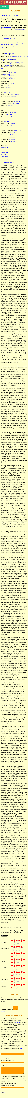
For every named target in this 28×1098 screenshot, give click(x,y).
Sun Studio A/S (12, 72)
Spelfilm (25, 43)
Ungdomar (14, 46)
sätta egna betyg (20, 29)
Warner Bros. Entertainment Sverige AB (19, 63)
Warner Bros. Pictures (23, 56)
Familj (10, 46)
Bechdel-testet (8, 65)
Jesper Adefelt (8, 114)
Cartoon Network (5, 57)
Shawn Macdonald (13, 99)
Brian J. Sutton (15, 103)
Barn (7, 46)
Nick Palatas (8, 85)
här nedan (17, 1022)
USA (15, 55)
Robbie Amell (7, 92)
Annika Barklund (9, 119)
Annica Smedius (18, 130)
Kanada (12, 55)
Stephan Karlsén (15, 125)
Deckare (14, 43)
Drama (2, 43)
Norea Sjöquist (8, 116)
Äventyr (10, 43)
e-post (20, 1048)
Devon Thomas (15, 94)
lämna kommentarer (6, 27)
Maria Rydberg (4, 159)
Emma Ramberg (4, 152)
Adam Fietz (15, 132)
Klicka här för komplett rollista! (7, 162)
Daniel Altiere (12, 62)
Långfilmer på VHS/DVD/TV (11, 15)
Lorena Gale (10, 105)
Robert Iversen (6, 74)
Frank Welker (11, 83)
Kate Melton (8, 90)
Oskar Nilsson (7, 121)
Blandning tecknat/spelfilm (7, 44)
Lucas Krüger (14, 123)
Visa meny (4, 6)
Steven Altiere (19, 62)
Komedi (6, 43)
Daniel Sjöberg (4, 154)
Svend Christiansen (10, 78)
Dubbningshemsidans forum (8, 1033)
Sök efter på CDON (8, 38)
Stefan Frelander (12, 112)
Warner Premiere (13, 56)
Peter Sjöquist (4, 147)
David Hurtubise (12, 108)
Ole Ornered (12, 139)
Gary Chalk (13, 96)
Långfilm (16, 44)
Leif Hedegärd (11, 75)
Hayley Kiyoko (8, 87)
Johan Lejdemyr (4, 150)
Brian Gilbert (9, 59)
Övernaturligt (20, 43)
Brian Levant (16, 59)
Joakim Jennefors (13, 128)
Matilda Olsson (4, 156)
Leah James (17, 101)
